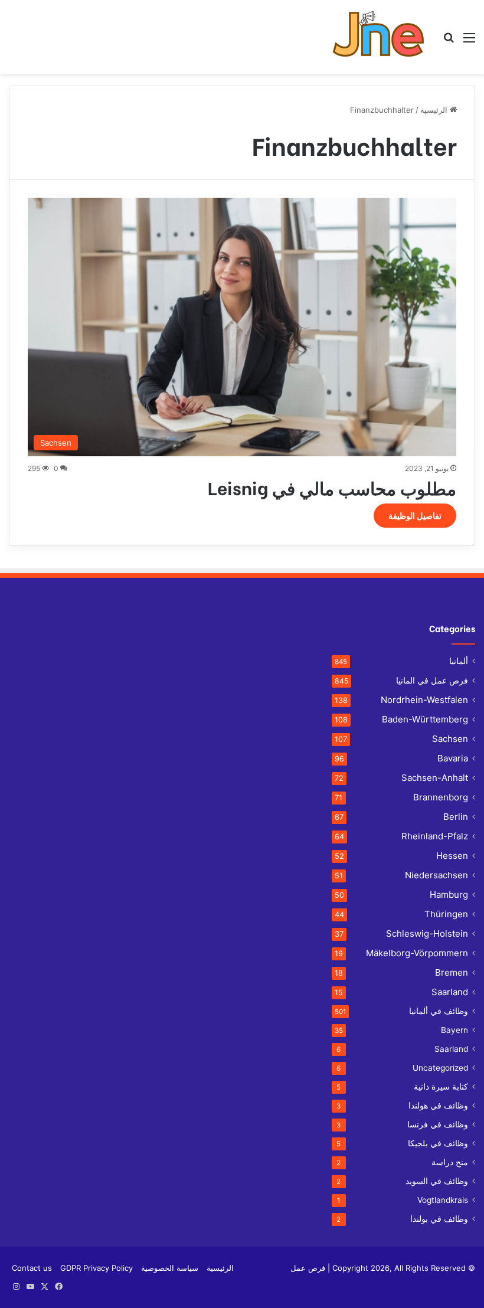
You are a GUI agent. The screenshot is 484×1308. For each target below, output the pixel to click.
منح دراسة (449, 1162)
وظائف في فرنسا (437, 1124)
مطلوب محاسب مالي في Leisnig (332, 487)
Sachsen (450, 738)
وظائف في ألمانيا (438, 1011)
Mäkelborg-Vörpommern (417, 953)
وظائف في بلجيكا (438, 1143)
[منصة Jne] (383, 37)
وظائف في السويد (436, 1181)
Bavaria (452, 758)
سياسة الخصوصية (169, 1268)
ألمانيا (458, 661)
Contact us (32, 1268)
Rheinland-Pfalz (434, 836)
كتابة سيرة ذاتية (441, 1086)
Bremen (451, 972)
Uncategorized (440, 1067)
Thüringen (446, 914)
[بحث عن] (448, 41)
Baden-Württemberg (425, 719)
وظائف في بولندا (439, 1219)
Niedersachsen (436, 875)
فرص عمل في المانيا (432, 680)
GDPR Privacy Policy (96, 1268)
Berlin (455, 816)
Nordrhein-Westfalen (424, 699)
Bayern (454, 1030)
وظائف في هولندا (438, 1105)
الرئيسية (435, 110)
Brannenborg (440, 797)
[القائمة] (469, 41)
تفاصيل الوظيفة (415, 516)
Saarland (449, 992)
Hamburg (449, 894)
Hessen (452, 855)
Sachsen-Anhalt (434, 777)
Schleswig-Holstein (427, 933)
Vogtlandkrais (442, 1200)
